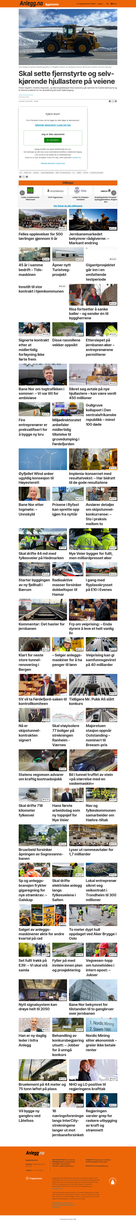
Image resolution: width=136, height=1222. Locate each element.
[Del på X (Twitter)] (112, 101)
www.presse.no (57, 1188)
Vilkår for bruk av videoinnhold (62, 1203)
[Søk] (107, 3)
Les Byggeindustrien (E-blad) (86, 4)
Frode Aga (71, 1160)
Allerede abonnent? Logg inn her (53, 125)
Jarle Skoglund (65, 1164)
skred (79, 173)
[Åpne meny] (113, 3)
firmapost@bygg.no (101, 1166)
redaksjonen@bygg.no (66, 1166)
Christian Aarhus (69, 1162)
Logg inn (100, 4)
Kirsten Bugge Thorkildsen (102, 1160)
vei (21, 173)
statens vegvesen (96, 173)
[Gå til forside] (31, 4)
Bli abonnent (53, 140)
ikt (74, 173)
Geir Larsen (103, 1162)
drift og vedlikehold (63, 173)
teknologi (27, 173)
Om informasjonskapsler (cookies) (63, 1205)
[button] (22, 192)
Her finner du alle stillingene (68, 206)
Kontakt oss (76, 158)
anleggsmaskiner (47, 173)
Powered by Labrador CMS (68, 1219)
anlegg (36, 173)
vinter (85, 173)
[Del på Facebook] (109, 101)
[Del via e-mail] (115, 101)
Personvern (56, 1207)
